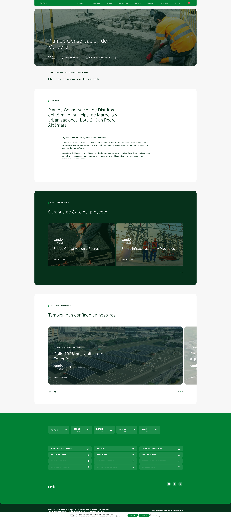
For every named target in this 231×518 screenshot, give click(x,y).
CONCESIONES (100, 448)
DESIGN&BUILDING (101, 454)
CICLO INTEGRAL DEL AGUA (59, 454)
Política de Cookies (78, 510)
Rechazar (144, 515)
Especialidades (95, 3)
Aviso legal (52, 510)
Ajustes (155, 515)
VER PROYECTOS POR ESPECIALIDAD (106, 467)
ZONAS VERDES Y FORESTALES (105, 461)
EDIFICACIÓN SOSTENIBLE (58, 461)
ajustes (118, 516)
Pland (163, 510)
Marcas (109, 3)
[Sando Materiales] (149, 430)
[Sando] (46, 3)
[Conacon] (104, 430)
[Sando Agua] (126, 430)
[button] (55, 392)
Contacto (178, 3)
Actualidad (164, 3)
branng (180, 510)
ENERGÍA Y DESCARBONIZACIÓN (60, 467)
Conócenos (80, 3)
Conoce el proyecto (60, 377)
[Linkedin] (169, 484)
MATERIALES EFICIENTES (149, 454)
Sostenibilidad (123, 3)
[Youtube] (174, 484)
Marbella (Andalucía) (72, 57)
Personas (137, 3)
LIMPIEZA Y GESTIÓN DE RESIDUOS (152, 448)
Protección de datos (92, 510)
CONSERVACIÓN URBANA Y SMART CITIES (100, 57)
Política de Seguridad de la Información (74, 511)
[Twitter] (180, 484)
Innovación (150, 3)
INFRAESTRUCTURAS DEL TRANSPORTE (62, 448)
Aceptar (132, 515)
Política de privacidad (64, 510)
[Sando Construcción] (81, 430)
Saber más (57, 259)
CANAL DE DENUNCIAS (148, 467)
